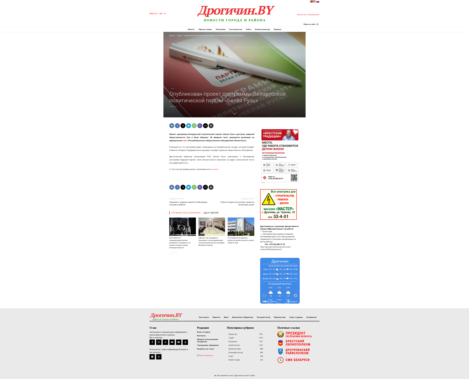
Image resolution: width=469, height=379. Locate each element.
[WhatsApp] (194, 125)
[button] (312, 24)
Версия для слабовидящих (308, 14)
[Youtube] (178, 342)
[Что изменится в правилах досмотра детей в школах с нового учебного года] (241, 227)
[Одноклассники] (185, 342)
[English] (314, 1)
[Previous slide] (264, 295)
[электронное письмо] (205, 125)
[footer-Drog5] (298, 351)
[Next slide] (295, 295)
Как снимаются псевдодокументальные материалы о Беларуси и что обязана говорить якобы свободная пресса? (180, 243)
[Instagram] (158, 342)
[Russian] (318, 1)
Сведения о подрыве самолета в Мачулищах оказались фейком (188, 203)
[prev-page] (170, 252)
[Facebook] (177, 125)
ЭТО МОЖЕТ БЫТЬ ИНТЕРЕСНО (186, 213)
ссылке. (215, 169)
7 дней (179, 36)
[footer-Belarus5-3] (298, 334)
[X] (183, 125)
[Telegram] (188, 125)
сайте (185, 140)
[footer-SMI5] (298, 360)
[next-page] (174, 252)
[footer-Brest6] (298, 343)
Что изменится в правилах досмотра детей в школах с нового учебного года (241, 240)
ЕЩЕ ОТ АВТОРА (210, 213)
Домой (171, 36)
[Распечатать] (211, 125)
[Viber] (199, 125)
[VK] (171, 125)
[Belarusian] (311, 1)
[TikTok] (165, 342)
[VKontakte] (172, 342)
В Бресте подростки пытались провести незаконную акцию (237, 203)
